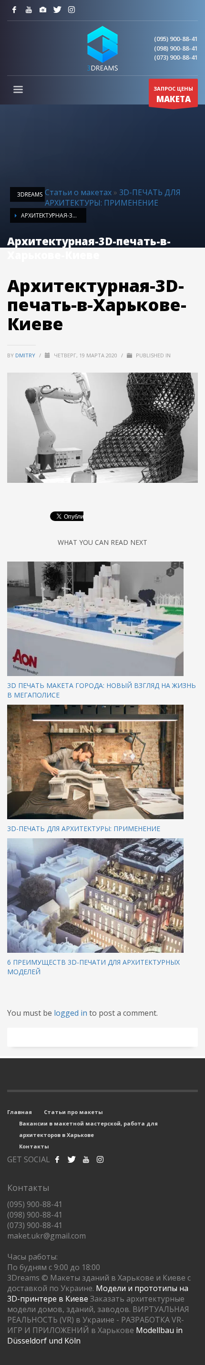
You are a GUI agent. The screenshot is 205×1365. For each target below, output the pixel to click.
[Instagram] (43, 9)
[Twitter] (57, 9)
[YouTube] (28, 9)
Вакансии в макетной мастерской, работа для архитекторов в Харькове (88, 1129)
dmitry (26, 355)
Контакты (34, 1146)
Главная (19, 1111)
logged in (71, 1013)
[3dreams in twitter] (71, 1159)
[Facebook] (14, 9)
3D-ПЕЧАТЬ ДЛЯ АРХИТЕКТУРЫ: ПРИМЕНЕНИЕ (113, 197)
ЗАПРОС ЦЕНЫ (173, 94)
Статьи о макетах (78, 192)
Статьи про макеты (73, 1111)
